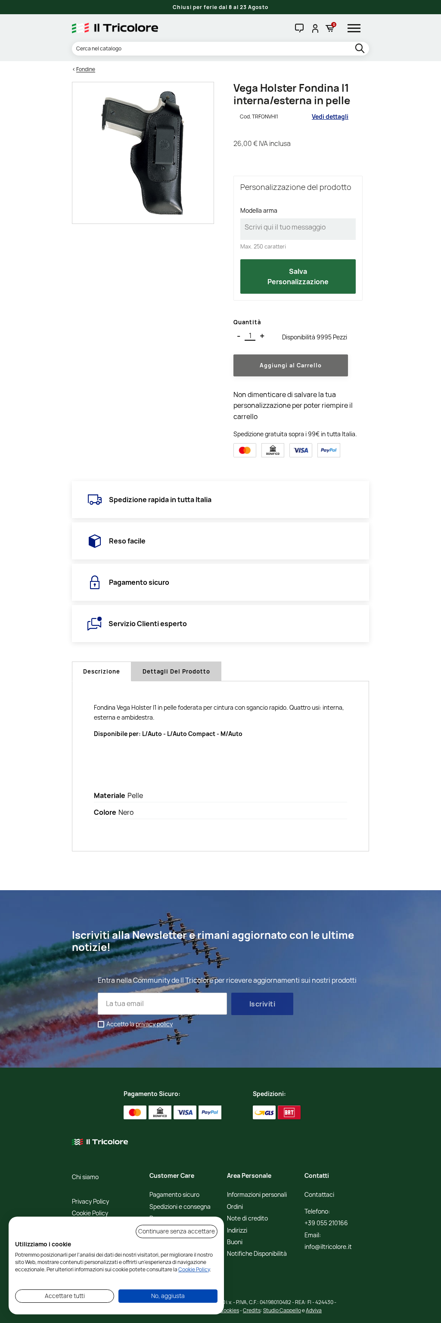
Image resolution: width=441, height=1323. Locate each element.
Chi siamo (85, 1177)
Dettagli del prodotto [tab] (176, 671)
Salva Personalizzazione (298, 276)
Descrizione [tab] (101, 671)
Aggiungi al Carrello (291, 365)
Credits (252, 1310)
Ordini (235, 1207)
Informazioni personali (257, 1195)
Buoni (234, 1242)
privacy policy (154, 1024)
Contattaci (319, 1195)
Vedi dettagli (330, 116)
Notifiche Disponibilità (257, 1254)
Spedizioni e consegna (180, 1207)
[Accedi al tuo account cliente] (315, 28)
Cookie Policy (90, 1213)
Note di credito (247, 1218)
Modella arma (258, 210)
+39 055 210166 (326, 1223)
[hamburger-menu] (357, 28)
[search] (360, 49)
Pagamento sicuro (174, 1195)
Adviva (314, 1310)
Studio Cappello (282, 1310)
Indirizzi (237, 1230)
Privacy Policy (90, 1201)
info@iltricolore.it (328, 1247)
